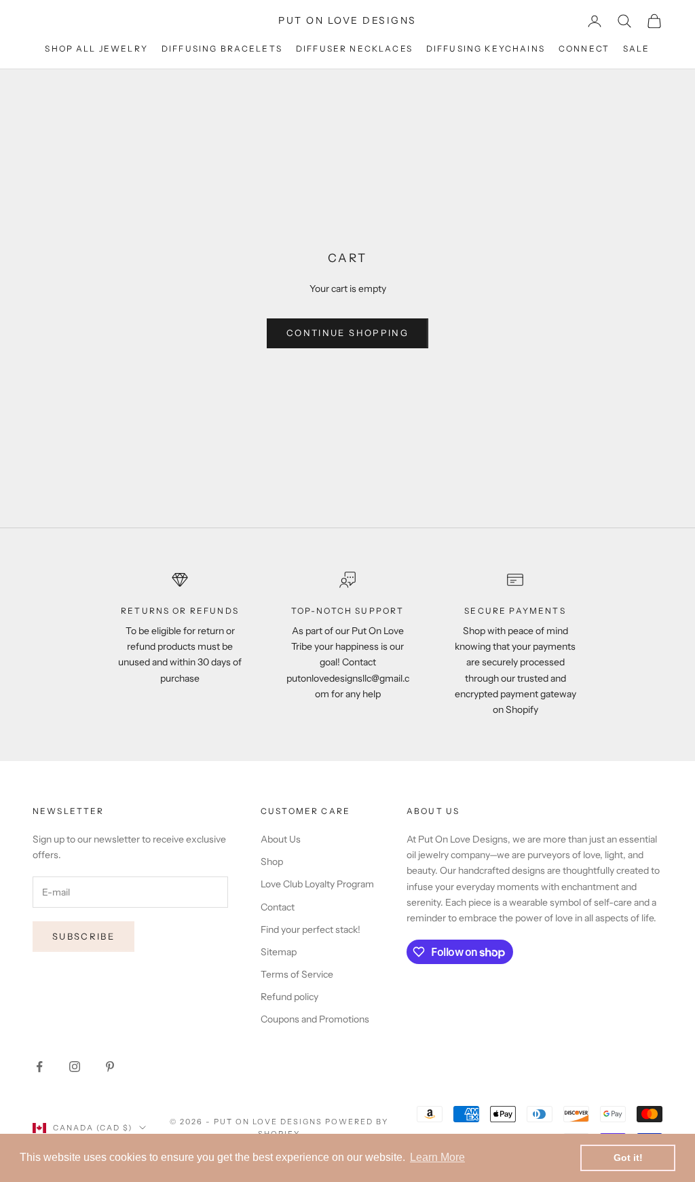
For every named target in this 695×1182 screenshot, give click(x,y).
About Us (281, 839)
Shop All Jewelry (96, 48)
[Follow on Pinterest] (110, 1066)
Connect (584, 48)
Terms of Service (297, 974)
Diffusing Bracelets (222, 48)
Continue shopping (347, 332)
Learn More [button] (437, 1157)
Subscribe (83, 936)
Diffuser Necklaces (354, 48)
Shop (272, 861)
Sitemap (279, 952)
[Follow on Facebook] (39, 1066)
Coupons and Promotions (315, 1019)
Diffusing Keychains (485, 48)
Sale (636, 48)
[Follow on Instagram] (74, 1066)
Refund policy (289, 997)
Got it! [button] (628, 1157)
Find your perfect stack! (310, 929)
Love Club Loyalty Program (317, 884)
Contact (278, 907)
